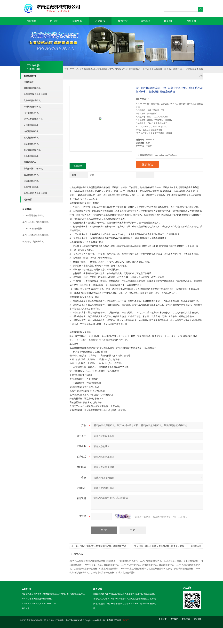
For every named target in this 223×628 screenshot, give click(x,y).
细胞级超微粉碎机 (32, 88)
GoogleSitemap (91, 620)
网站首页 (31, 21)
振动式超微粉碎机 (32, 150)
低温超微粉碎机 (31, 174)
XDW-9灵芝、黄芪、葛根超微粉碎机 (181, 561)
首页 (66, 69)
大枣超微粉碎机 (31, 125)
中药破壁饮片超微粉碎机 (35, 94)
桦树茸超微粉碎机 (32, 106)
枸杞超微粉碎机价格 (128, 561)
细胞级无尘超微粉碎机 (33, 241)
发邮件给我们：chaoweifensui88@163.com (158, 155)
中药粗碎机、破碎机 (33, 168)
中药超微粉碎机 (31, 156)
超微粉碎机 (29, 82)
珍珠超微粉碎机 (31, 181)
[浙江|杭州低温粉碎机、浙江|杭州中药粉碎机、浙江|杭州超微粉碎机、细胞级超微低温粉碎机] (100, 112)
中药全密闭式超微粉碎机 (35, 193)
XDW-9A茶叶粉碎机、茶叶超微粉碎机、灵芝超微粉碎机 (147, 564)
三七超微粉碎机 (31, 137)
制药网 (110, 620)
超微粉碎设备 (86, 69)
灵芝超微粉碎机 (31, 144)
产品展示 (100, 21)
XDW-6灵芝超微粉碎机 (33, 215)
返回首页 (163, 619)
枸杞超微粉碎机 (31, 131)
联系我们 (169, 21)
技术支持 (123, 21)
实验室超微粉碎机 (32, 100)
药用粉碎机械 (30, 162)
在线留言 (146, 21)
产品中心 (74, 69)
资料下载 (191, 21)
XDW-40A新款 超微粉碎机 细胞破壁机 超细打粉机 (93, 561)
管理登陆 (197, 619)
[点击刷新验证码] (123, 516)
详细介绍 (77, 166)
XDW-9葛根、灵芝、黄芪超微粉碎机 (102, 564)
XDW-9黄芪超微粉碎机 (151, 561)
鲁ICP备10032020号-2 (75, 620)
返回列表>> (196, 546)
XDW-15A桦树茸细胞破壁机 (35, 235)
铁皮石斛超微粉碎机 (33, 119)
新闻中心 (77, 21)
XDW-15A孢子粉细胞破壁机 (35, 222)
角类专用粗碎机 (31, 187)
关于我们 (54, 21)
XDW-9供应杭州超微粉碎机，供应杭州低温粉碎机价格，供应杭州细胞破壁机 (157, 568)
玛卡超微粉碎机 (31, 113)
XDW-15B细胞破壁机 (32, 228)
